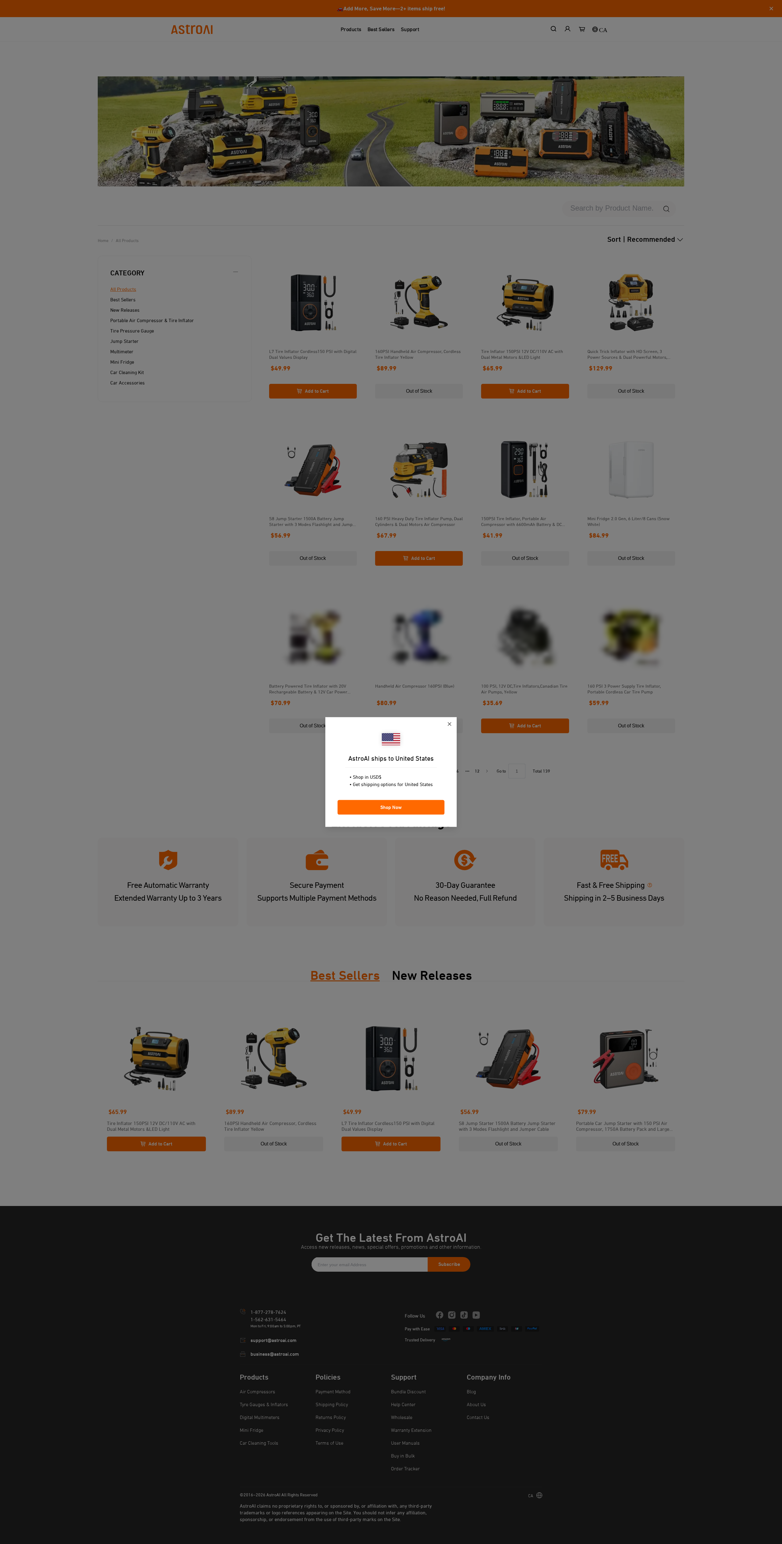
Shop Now (391, 807)
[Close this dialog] (449, 724)
